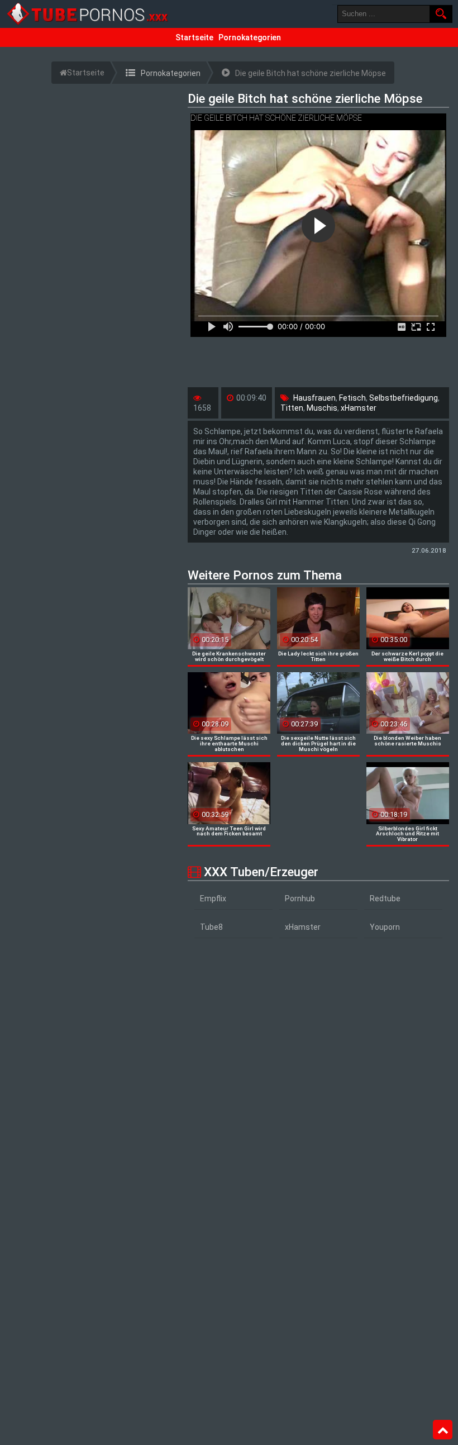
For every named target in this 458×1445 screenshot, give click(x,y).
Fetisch (352, 397)
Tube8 (211, 927)
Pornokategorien (249, 37)
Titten (291, 407)
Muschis (322, 407)
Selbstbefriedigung (403, 397)
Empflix (213, 898)
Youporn (385, 927)
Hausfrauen (314, 397)
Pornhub (300, 898)
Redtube (385, 898)
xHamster (358, 407)
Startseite (194, 37)
